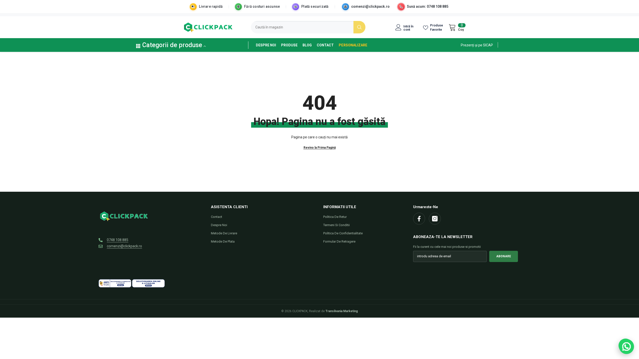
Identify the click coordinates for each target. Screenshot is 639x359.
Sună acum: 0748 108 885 (427, 6)
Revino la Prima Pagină (320, 147)
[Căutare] (308, 27)
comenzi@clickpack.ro (370, 6)
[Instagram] (435, 219)
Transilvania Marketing (341, 311)
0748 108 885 (117, 240)
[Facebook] (419, 219)
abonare (503, 256)
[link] (477, 45)
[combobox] (302, 27)
